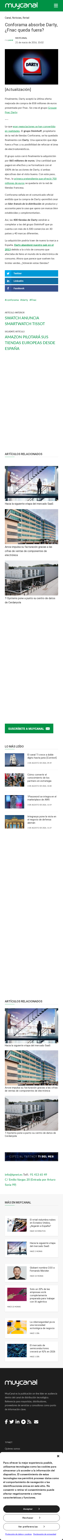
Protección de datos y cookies (18, 1534)
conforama (12, 300)
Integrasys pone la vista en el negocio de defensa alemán (41, 819)
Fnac (34, 300)
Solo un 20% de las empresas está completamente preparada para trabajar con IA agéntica (42, 1295)
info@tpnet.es (13, 1174)
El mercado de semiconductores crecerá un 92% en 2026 (42, 1348)
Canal (8, 17)
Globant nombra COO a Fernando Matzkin (42, 1269)
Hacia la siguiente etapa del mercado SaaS (42, 1245)
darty (25, 300)
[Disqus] (31, 660)
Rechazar (27, 1518)
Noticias (16, 17)
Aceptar (28, 1509)
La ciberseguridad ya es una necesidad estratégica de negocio (42, 1325)
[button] (58, 1456)
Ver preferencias (28, 1527)
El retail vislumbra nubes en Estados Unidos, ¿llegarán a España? (43, 1222)
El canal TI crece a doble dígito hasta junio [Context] (42, 756)
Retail (26, 17)
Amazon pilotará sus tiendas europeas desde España (30, 343)
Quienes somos (12, 1449)
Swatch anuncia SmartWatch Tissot (25, 321)
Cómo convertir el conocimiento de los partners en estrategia (39, 777)
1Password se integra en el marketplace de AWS (41, 798)
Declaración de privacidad (44, 1534)
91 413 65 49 (38, 1174)
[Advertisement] (31, 404)
